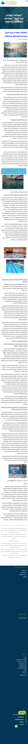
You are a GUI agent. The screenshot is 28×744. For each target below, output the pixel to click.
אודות (25, 670)
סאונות (24, 577)
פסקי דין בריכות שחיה (21, 660)
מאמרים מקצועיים (22, 668)
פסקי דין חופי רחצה (21, 662)
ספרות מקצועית (22, 666)
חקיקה (24, 658)
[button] (27, 1)
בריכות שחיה (23, 573)
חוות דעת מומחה (22, 664)
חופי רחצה (24, 570)
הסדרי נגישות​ (23, 675)
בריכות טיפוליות (22, 575)
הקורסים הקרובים (22, 618)
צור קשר (24, 672)
